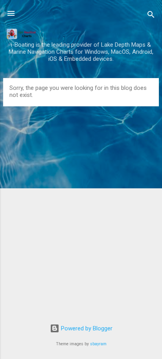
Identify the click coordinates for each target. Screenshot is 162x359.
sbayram (98, 343)
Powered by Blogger (85, 328)
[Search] (151, 16)
